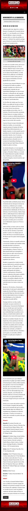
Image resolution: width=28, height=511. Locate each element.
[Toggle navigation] (24, 12)
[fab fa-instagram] (14, 7)
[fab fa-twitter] (13, 7)
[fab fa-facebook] (10, 7)
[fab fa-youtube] (17, 7)
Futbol (5, 497)
